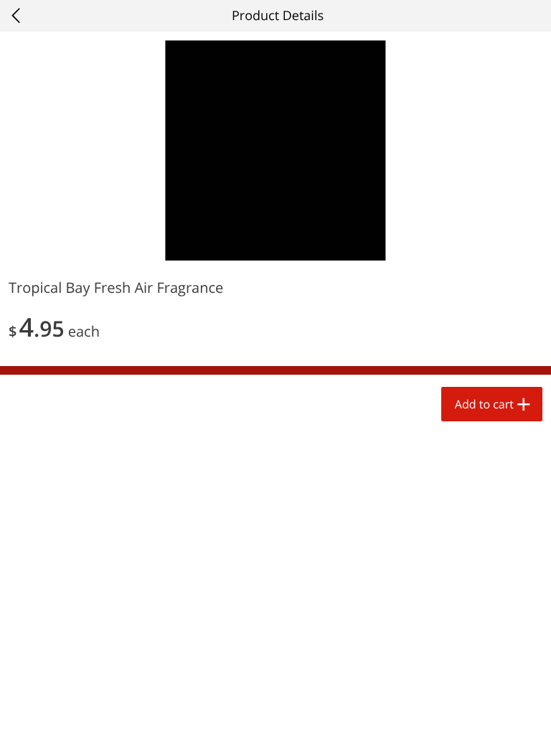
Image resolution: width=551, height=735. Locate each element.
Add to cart (484, 404)
